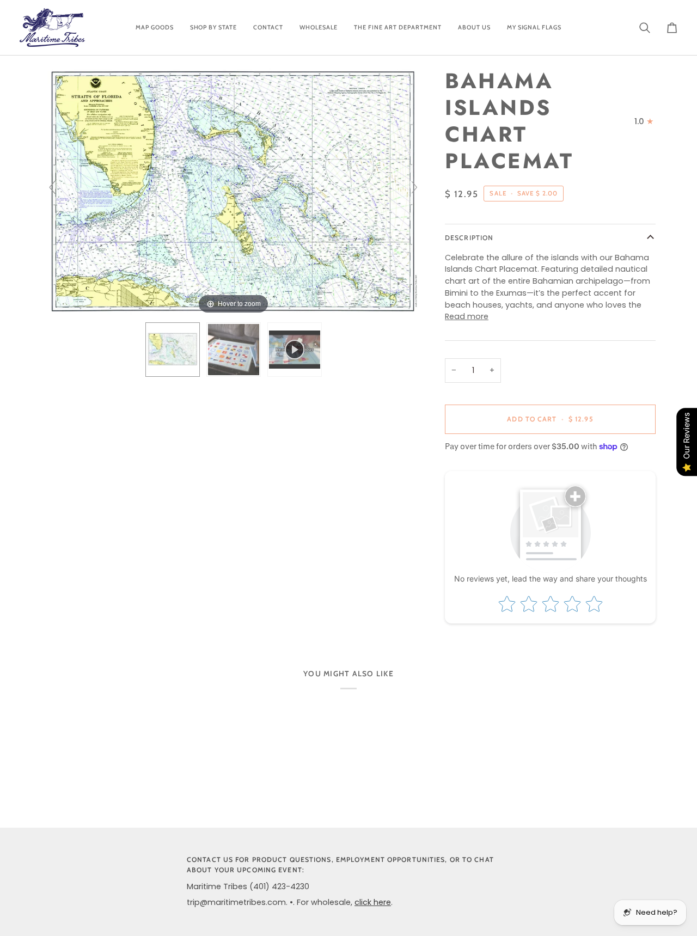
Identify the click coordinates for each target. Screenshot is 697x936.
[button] (154, 27)
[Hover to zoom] (233, 192)
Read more (466, 316)
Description (469, 238)
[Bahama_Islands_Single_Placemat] (172, 349)
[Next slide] (414, 187)
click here (372, 902)
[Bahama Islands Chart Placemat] (233, 349)
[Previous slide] (52, 187)
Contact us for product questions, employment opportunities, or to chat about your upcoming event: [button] (340, 864)
